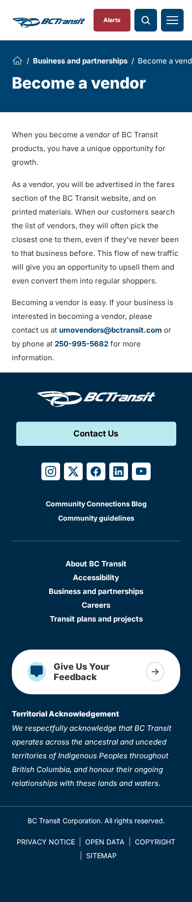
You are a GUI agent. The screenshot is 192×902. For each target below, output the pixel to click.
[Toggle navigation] (172, 20)
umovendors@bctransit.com (110, 330)
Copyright (155, 842)
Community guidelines (96, 518)
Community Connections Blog (96, 503)
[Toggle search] (145, 20)
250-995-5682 (81, 343)
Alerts (112, 20)
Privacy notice (46, 842)
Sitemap (101, 855)
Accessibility (96, 577)
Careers (96, 605)
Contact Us (96, 433)
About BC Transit (96, 563)
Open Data (105, 842)
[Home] (17, 60)
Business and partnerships (80, 60)
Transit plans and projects (96, 618)
